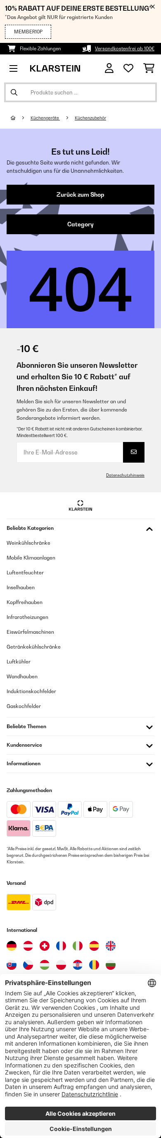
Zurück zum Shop (80, 194)
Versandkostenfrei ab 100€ (124, 49)
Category (80, 224)
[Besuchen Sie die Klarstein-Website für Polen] (61, 965)
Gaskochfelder (24, 706)
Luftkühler (19, 661)
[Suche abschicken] (14, 92)
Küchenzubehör (90, 117)
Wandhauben (22, 676)
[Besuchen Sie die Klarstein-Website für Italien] (78, 946)
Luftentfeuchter (25, 572)
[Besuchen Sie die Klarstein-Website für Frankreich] (61, 946)
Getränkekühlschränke (34, 647)
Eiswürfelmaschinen (30, 632)
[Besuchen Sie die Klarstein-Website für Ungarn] (45, 965)
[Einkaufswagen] (148, 68)
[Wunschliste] (128, 68)
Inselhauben (21, 587)
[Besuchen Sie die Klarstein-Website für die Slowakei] (12, 965)
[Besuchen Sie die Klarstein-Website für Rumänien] (94, 965)
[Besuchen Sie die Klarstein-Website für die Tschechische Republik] (28, 965)
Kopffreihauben (25, 602)
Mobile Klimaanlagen (31, 558)
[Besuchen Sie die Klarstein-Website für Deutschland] (12, 946)
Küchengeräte (45, 117)
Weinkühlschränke (28, 543)
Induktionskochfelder (31, 691)
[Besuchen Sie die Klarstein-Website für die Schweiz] (45, 946)
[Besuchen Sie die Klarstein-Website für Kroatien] (78, 965)
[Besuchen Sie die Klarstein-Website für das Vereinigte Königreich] (111, 946)
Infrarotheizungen (27, 617)
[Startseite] (21, 117)
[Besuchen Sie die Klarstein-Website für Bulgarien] (111, 965)
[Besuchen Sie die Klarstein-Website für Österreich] (28, 946)
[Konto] (109, 68)
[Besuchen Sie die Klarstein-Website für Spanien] (94, 946)
